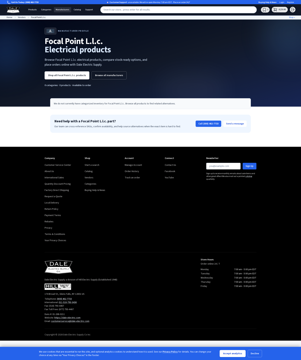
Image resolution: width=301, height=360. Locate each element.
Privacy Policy (170, 352)
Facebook (170, 171)
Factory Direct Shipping (57, 190)
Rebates (49, 221)
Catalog (77, 9)
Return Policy (51, 209)
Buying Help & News (267, 2)
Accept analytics (232, 353)
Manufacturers (62, 9)
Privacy (48, 228)
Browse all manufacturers (109, 75)
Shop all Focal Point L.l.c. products (67, 75)
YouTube (169, 177)
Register (290, 2)
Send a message (235, 123)
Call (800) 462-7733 (208, 123)
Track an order (132, 177)
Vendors (89, 177)
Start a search (92, 165)
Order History (132, 171)
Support (89, 9)
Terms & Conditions (55, 234)
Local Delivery (52, 203)
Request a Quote (53, 196)
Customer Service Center (58, 165)
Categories (46, 9)
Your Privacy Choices (55, 240)
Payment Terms (53, 215)
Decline (255, 353)
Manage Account (133, 165)
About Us (49, 171)
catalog (248, 176)
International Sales (54, 177)
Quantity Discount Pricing (58, 184)
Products (32, 9)
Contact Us (170, 165)
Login (281, 2)
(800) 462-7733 (31, 2)
